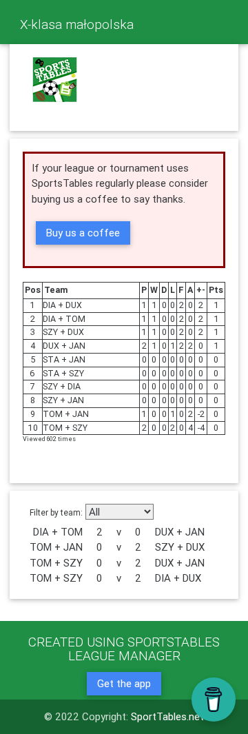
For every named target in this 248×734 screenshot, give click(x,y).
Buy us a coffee (83, 232)
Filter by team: (56, 512)
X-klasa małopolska (77, 24)
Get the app (124, 683)
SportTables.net (167, 716)
